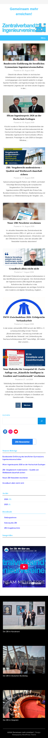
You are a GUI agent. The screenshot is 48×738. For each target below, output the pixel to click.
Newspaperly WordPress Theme (24, 734)
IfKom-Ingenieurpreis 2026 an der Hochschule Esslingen (23, 464)
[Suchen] (42, 421)
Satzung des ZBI (10, 522)
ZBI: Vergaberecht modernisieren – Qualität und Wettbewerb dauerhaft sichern (24, 171)
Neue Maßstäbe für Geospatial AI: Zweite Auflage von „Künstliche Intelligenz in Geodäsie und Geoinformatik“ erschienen (24, 372)
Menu (43, 38)
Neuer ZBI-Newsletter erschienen (24, 223)
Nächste (27, 405)
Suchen (6, 415)
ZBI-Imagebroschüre (12, 528)
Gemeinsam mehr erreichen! (24, 11)
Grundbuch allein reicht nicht (24, 268)
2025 (6, 504)
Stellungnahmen (10, 517)
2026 (6, 499)
